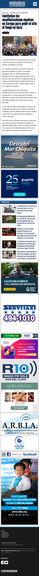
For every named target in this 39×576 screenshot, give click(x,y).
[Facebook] (3, 563)
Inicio (3, 531)
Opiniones (4, 533)
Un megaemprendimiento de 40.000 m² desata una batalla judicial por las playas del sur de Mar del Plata (26, 221)
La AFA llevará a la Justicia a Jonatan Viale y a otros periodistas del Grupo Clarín (27, 209)
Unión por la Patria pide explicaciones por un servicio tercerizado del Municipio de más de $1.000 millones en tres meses (27, 233)
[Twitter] (6, 563)
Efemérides (5, 535)
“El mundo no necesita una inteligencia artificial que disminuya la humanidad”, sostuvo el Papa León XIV (26, 244)
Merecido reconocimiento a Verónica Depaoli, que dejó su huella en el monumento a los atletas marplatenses (27, 255)
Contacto (4, 537)
